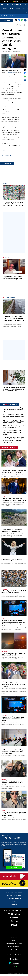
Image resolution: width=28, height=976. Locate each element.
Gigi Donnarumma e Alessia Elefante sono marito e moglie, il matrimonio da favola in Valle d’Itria (14, 389)
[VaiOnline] (14, 922)
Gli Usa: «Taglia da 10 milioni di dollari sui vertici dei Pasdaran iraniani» (12, 432)
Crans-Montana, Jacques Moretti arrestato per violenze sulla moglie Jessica (12, 782)
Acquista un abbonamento (14, 895)
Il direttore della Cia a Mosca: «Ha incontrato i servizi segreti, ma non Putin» (13, 416)
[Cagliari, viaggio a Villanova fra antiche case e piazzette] (14, 266)
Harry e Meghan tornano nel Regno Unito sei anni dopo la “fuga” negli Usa (13, 409)
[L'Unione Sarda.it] (14, 4)
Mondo (7, 20)
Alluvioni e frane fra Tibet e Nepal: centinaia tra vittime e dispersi (13, 421)
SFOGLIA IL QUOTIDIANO (8, 15)
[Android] (14, 963)
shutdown (19, 102)
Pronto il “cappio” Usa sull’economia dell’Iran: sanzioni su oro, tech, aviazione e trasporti (13, 684)
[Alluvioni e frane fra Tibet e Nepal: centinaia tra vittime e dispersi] (14, 517)
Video (11, 8)
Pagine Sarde (14, 904)
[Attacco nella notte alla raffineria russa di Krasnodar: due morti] (14, 640)
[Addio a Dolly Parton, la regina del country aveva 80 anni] (14, 546)
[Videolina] (14, 876)
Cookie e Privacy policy (14, 932)
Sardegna (17, 8)
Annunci (14, 901)
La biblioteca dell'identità (14, 898)
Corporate (14, 949)
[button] (16, 20)
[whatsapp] (7, 1)
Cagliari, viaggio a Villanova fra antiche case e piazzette (13, 278)
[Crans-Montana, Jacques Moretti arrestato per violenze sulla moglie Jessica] (14, 768)
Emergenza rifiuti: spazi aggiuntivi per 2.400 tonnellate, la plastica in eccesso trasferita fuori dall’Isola (13, 203)
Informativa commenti (14, 946)
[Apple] (14, 958)
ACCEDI (24, 1)
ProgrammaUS (4, 8)
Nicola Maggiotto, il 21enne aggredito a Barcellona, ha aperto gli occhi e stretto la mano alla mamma (13, 813)
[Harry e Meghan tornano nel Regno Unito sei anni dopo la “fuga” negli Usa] (14, 458)
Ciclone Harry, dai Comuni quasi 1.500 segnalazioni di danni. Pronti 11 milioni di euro (14, 318)
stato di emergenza (13, 107)
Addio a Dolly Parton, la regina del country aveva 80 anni (13, 426)
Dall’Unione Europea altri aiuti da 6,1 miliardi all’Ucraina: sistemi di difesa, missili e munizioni (12, 751)
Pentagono (8, 155)
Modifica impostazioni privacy (14, 943)
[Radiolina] (14, 883)
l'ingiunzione (11, 72)
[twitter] (2, 1)
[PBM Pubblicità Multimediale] (14, 925)
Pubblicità (14, 937)
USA (4, 150)
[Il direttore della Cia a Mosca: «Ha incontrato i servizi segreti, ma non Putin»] (14, 486)
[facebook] (5, 1)
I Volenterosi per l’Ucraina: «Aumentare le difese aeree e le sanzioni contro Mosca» (13, 718)
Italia (23, 8)
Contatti (14, 940)
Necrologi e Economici (14, 935)
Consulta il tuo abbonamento (14, 892)
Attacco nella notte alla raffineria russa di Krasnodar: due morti (13, 654)
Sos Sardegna (13, 12)
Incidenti (21, 12)
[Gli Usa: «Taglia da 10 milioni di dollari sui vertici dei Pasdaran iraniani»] (14, 578)
